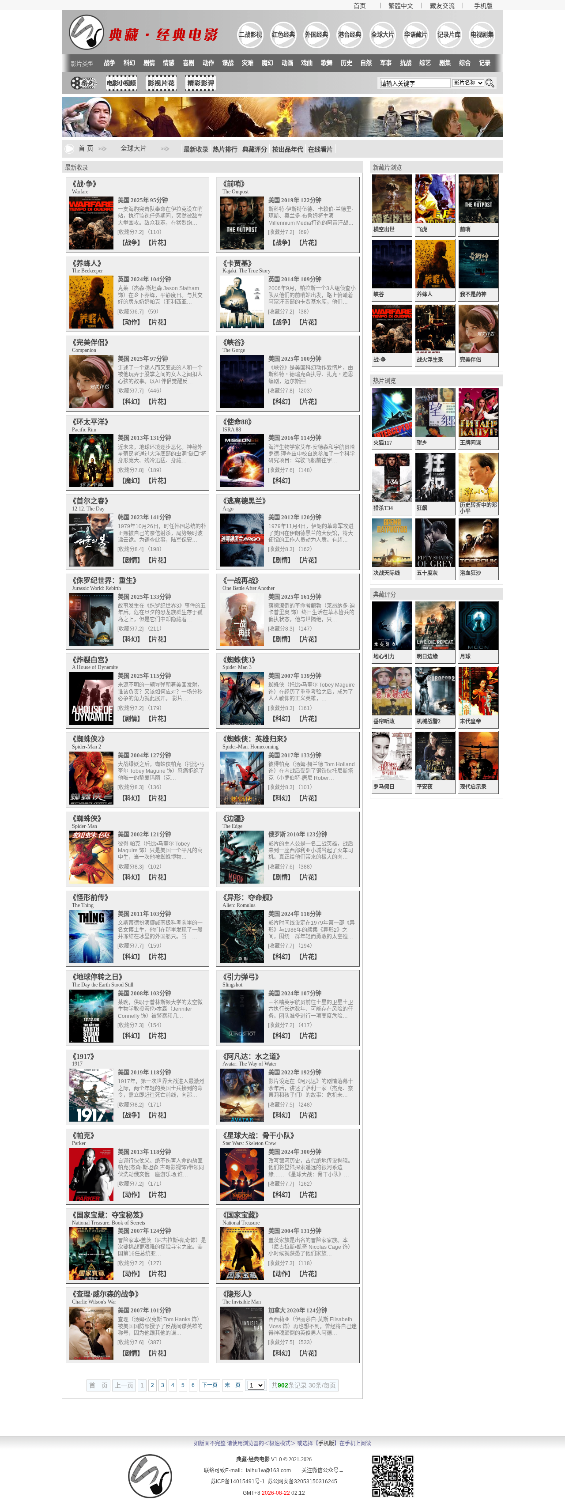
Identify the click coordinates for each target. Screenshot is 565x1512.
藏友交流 (442, 6)
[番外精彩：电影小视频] (121, 88)
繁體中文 (400, 6)
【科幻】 (132, 401)
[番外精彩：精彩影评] (200, 88)
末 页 (233, 1385)
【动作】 (132, 321)
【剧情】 (132, 559)
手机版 (483, 6)
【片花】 (157, 242)
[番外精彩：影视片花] (161, 88)
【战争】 (132, 242)
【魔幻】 (132, 480)
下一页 (210, 1385)
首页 (360, 6)
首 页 (86, 148)
